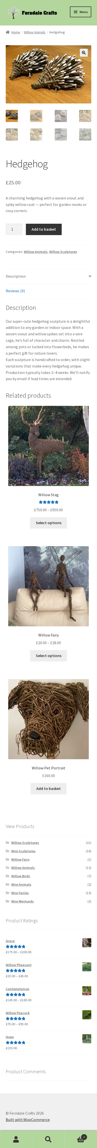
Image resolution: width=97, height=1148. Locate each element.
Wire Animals (21, 884)
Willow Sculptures (63, 251)
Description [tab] (16, 276)
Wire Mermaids (22, 901)
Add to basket (44, 229)
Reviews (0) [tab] (15, 290)
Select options (48, 522)
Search (48, 1139)
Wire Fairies (20, 893)
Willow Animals (35, 32)
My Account (16, 1139)
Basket (75, 1135)
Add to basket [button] (48, 788)
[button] (84, 53)
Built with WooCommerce (28, 1119)
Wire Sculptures (23, 851)
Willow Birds (20, 876)
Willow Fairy (20, 859)
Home (15, 32)
